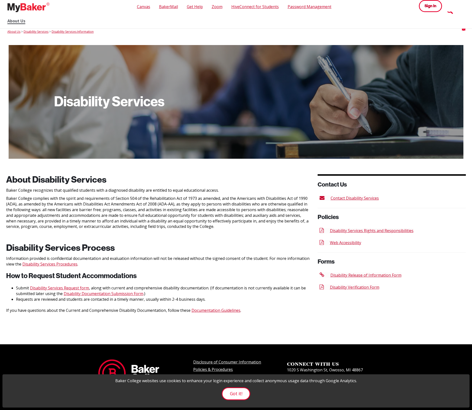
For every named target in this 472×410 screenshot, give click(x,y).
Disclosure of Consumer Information (227, 362)
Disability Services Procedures (49, 264)
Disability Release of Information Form (365, 275)
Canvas (143, 6)
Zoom (217, 6)
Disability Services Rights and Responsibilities (371, 230)
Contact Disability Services (355, 198)
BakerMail (168, 6)
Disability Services (36, 32)
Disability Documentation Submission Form (103, 293)
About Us (16, 21)
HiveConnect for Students (255, 6)
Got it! (236, 393)
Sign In (430, 5)
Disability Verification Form (354, 287)
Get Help (195, 6)
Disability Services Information (73, 32)
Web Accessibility (345, 242)
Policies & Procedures (213, 369)
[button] (463, 29)
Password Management (309, 6)
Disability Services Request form (59, 288)
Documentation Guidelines (216, 310)
